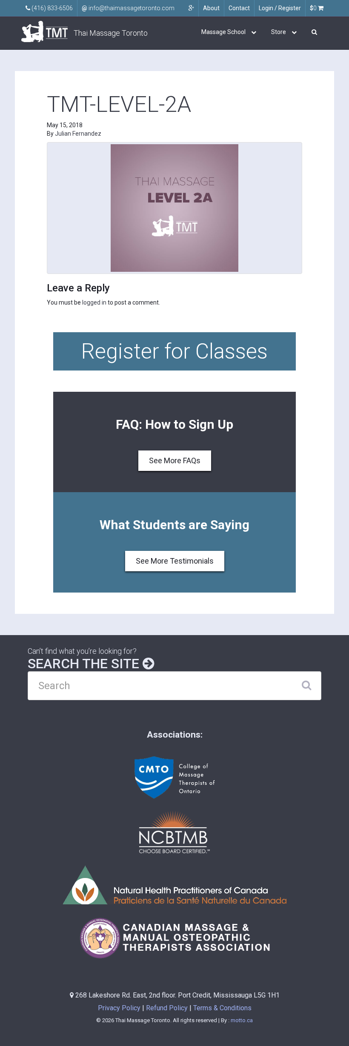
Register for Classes (174, 351)
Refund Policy (167, 1008)
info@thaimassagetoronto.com (128, 8)
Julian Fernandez (78, 133)
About (211, 8)
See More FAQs (174, 460)
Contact (239, 8)
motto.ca (242, 1020)
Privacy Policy (119, 1008)
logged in (94, 302)
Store (278, 32)
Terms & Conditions (222, 1008)
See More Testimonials (175, 560)
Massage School (223, 32)
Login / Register (280, 8)
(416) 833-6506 (51, 8)
